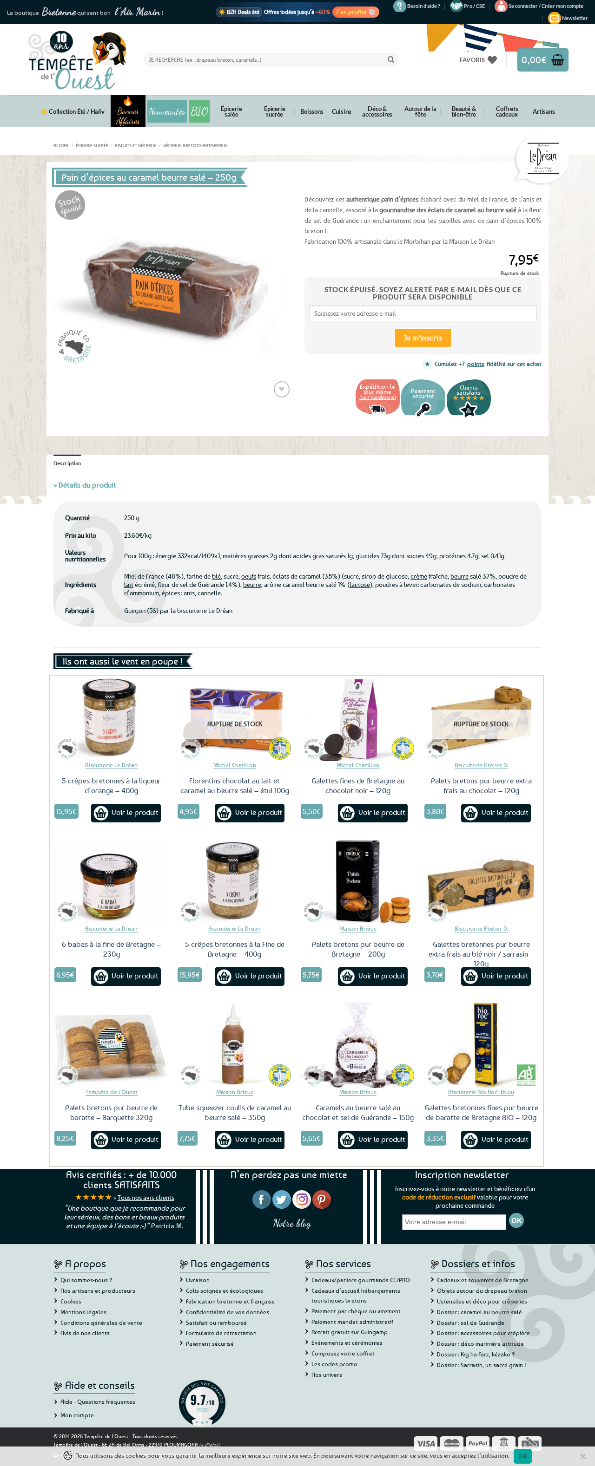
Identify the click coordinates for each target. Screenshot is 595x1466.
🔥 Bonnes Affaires (128, 111)
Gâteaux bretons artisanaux (195, 145)
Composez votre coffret (343, 1353)
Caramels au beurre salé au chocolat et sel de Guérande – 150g (358, 1112)
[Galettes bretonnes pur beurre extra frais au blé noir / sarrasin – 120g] (481, 882)
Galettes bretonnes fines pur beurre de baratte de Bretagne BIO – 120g (481, 1112)
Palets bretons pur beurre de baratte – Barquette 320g (111, 1112)
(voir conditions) (377, 397)
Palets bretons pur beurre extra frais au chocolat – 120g (481, 785)
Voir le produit (135, 812)
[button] (546, 6)
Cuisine (342, 111)
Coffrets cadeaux (507, 111)
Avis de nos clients (85, 1332)
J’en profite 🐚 (356, 11)
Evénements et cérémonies (347, 1342)
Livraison (198, 1280)
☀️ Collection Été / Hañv (72, 111)
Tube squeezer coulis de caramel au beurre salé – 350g (234, 1112)
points (475, 363)
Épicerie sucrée (274, 111)
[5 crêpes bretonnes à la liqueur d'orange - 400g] (111, 718)
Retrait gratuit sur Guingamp (349, 1332)
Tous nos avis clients (146, 1197)
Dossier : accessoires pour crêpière (483, 1332)
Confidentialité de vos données (227, 1312)
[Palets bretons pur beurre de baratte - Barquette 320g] (111, 1045)
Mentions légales (83, 1312)
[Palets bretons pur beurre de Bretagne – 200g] (358, 882)
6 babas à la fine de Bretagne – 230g (111, 948)
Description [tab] (67, 463)
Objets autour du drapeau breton (482, 1290)
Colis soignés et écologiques (224, 1290)
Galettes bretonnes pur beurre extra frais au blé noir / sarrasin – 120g (481, 953)
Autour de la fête (420, 111)
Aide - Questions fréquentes (97, 1401)
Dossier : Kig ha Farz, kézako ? (476, 1354)
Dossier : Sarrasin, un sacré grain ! (481, 1364)
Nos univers (326, 1374)
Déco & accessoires (377, 111)
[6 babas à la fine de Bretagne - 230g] (111, 882)
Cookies (70, 1301)
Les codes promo (334, 1364)
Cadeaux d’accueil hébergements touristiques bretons (355, 1295)
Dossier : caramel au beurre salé (479, 1312)
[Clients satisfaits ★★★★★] (469, 416)
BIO (199, 111)
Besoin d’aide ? (423, 6)
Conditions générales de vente (101, 1322)
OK (522, 1455)
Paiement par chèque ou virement (356, 1311)
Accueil (61, 145)
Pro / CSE (474, 6)
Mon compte (77, 1415)
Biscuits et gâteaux (136, 145)
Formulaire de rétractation (221, 1332)
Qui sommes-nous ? (86, 1280)
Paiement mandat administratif (352, 1321)
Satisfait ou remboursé (216, 1322)
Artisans (544, 111)
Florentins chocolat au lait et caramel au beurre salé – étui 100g (234, 785)
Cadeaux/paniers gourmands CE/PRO (360, 1280)
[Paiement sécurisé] (423, 416)
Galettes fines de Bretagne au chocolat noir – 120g (357, 785)
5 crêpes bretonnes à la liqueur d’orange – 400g (111, 785)
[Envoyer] (391, 59)
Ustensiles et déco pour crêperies (482, 1301)
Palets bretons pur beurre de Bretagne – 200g (358, 948)
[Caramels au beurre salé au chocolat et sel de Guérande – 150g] (358, 1045)
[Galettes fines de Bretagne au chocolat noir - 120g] (358, 718)
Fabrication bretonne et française (230, 1301)
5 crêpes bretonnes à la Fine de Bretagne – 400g (234, 948)
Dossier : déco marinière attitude (480, 1343)
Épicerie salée (231, 111)
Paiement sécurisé (210, 1343)
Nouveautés (167, 111)
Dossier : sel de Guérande (470, 1322)
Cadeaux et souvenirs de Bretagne (483, 1280)
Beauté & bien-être (464, 111)
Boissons (311, 111)
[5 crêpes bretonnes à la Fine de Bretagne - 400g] (235, 882)
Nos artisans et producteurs (97, 1290)
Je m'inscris (423, 337)
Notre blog (292, 1223)
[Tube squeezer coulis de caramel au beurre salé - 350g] (235, 1045)
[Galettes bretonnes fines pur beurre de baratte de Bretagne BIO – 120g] (481, 1045)
